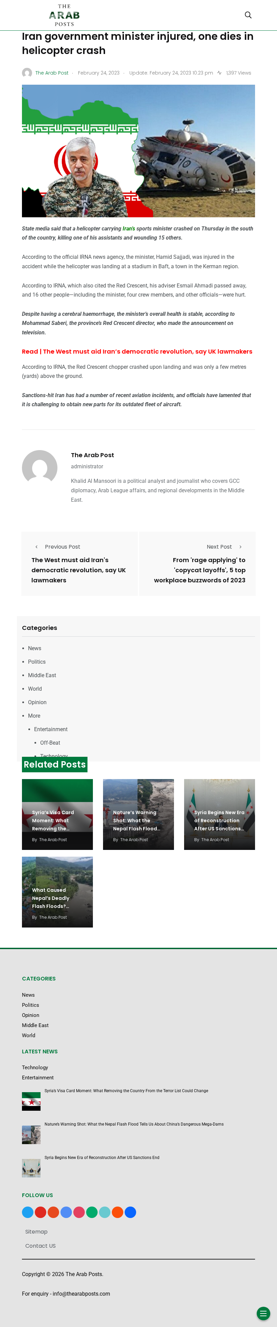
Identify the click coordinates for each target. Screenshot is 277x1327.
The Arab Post (92, 455)
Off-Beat (50, 743)
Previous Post (62, 547)
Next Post (219, 547)
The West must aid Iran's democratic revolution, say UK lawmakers (78, 570)
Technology (54, 756)
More (34, 716)
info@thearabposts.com (81, 1294)
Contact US (40, 1246)
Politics (37, 662)
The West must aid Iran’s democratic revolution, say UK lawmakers (147, 351)
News (34, 648)
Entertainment (51, 729)
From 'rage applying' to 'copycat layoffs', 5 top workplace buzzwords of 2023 (200, 570)
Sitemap (36, 1232)
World (35, 689)
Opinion (37, 702)
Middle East (42, 675)
